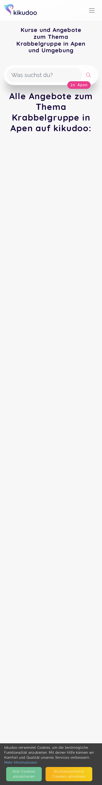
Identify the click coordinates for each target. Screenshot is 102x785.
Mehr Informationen (20, 762)
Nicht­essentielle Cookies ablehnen (68, 774)
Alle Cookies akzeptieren (24, 774)
